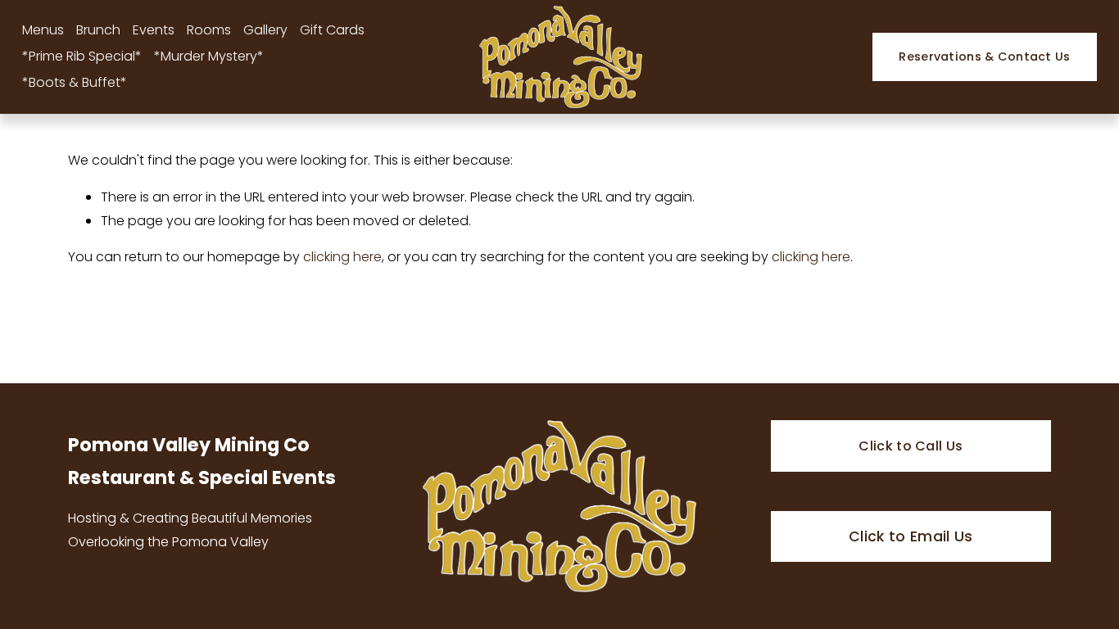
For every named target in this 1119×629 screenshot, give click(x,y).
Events (153, 29)
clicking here (342, 256)
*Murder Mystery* (209, 56)
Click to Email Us (911, 536)
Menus (43, 29)
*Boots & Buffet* (74, 82)
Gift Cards (332, 29)
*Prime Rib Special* (82, 56)
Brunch (98, 29)
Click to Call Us (911, 446)
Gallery (265, 29)
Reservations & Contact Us (984, 56)
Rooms (209, 29)
